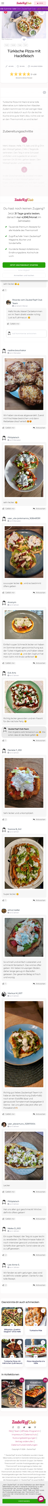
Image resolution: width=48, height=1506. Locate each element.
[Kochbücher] (24, 40)
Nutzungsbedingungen (24, 1438)
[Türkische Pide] (36, 1317)
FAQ (11, 1431)
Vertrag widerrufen (24, 1441)
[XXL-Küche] (12, 1394)
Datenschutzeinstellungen (24, 1445)
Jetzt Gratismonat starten (24, 265)
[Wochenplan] (42, 12)
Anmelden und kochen (24, 275)
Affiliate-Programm (30, 1431)
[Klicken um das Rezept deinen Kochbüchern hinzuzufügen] (12, 1325)
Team (17, 1431)
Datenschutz (30, 1434)
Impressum (17, 1434)
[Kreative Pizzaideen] (36, 1394)
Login (40, 3)
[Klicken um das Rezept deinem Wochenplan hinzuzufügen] (19, 1310)
